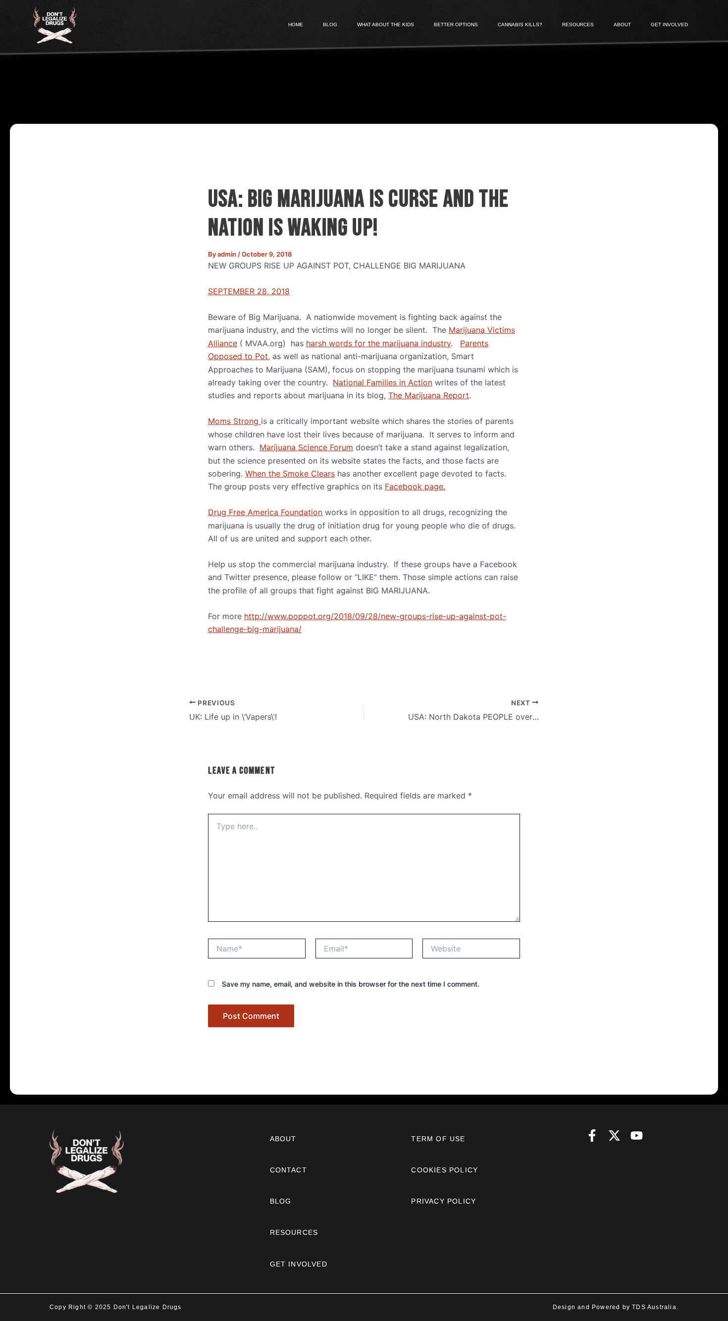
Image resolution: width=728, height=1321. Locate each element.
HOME (295, 24)
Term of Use (438, 1139)
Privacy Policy (443, 1201)
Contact (288, 1170)
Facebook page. (415, 486)
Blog (281, 1201)
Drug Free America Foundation (265, 512)
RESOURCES (578, 24)
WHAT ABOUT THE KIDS (385, 24)
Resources (294, 1232)
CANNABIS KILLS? (520, 24)
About (283, 1139)
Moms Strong (234, 421)
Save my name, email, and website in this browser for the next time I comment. (350, 984)
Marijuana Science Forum (306, 447)
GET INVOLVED (669, 24)
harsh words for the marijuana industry (378, 343)
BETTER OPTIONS (456, 24)
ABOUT (622, 24)
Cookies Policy (444, 1170)
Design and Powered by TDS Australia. (615, 1307)
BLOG (330, 24)
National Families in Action (382, 382)
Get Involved (298, 1264)
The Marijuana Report (428, 395)
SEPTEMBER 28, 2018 (249, 291)
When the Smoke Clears (290, 473)
